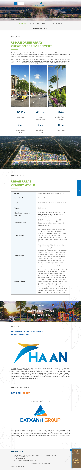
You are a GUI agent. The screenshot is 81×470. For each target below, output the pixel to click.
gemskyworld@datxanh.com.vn (27, 460)
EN (22, 3)
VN (19, 3)
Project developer (56, 23)
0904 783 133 (24, 457)
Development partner (40, 28)
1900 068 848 (22, 459)
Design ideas (23, 23)
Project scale (34, 23)
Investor (44, 23)
